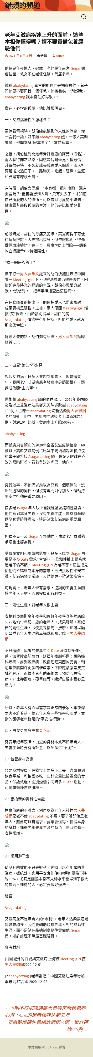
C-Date (22, 559)
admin (60, 56)
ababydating (23, 85)
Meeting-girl (23, 279)
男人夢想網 (29, 273)
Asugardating (16, 319)
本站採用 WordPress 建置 (46, 1047)
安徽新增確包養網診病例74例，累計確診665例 (48, 1025)
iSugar (75, 68)
